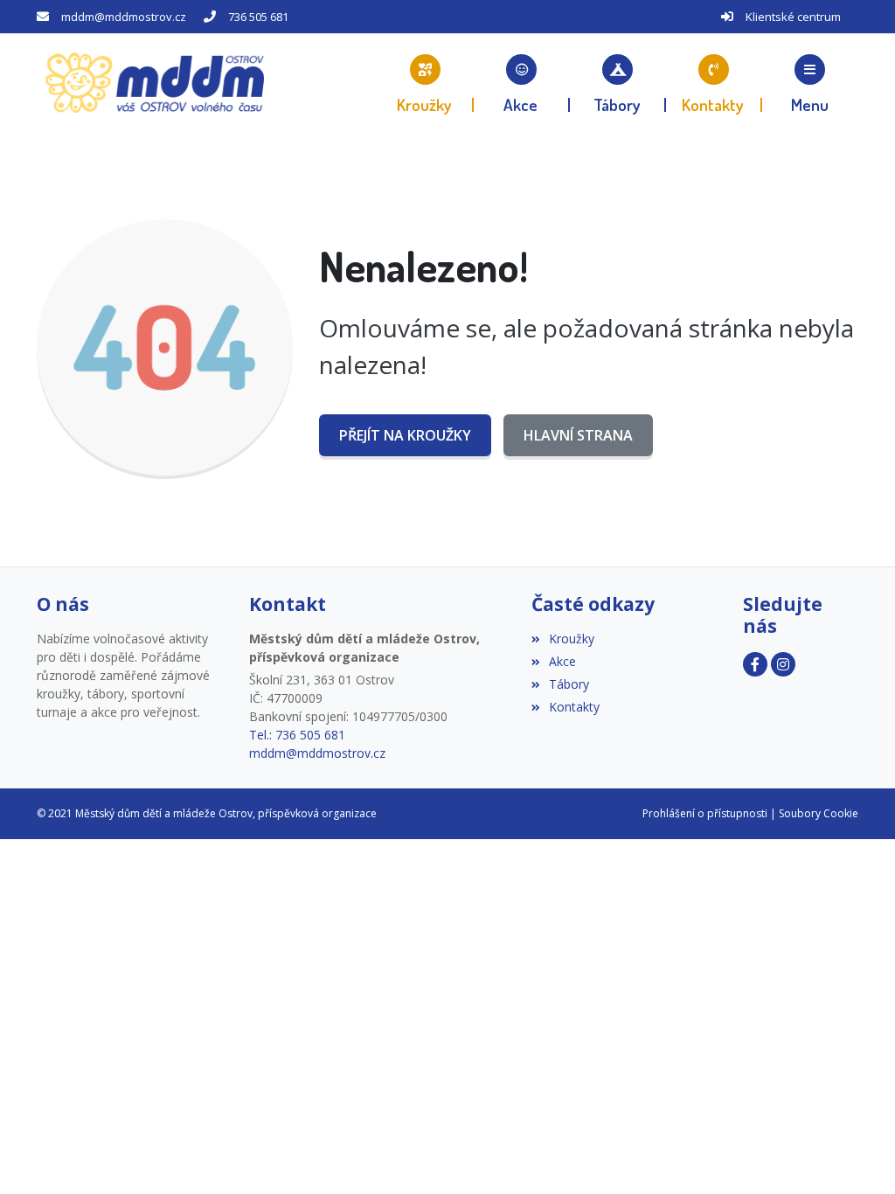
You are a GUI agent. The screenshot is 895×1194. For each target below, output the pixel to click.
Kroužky (571, 638)
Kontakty (574, 706)
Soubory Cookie (818, 813)
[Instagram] (783, 664)
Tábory (569, 684)
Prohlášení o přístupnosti (704, 813)
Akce (562, 661)
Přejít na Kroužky (405, 435)
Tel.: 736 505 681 (297, 734)
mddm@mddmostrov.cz (123, 16)
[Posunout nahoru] (39, 1155)
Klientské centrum (793, 16)
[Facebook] (755, 664)
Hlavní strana (578, 435)
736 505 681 (258, 16)
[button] (810, 83)
